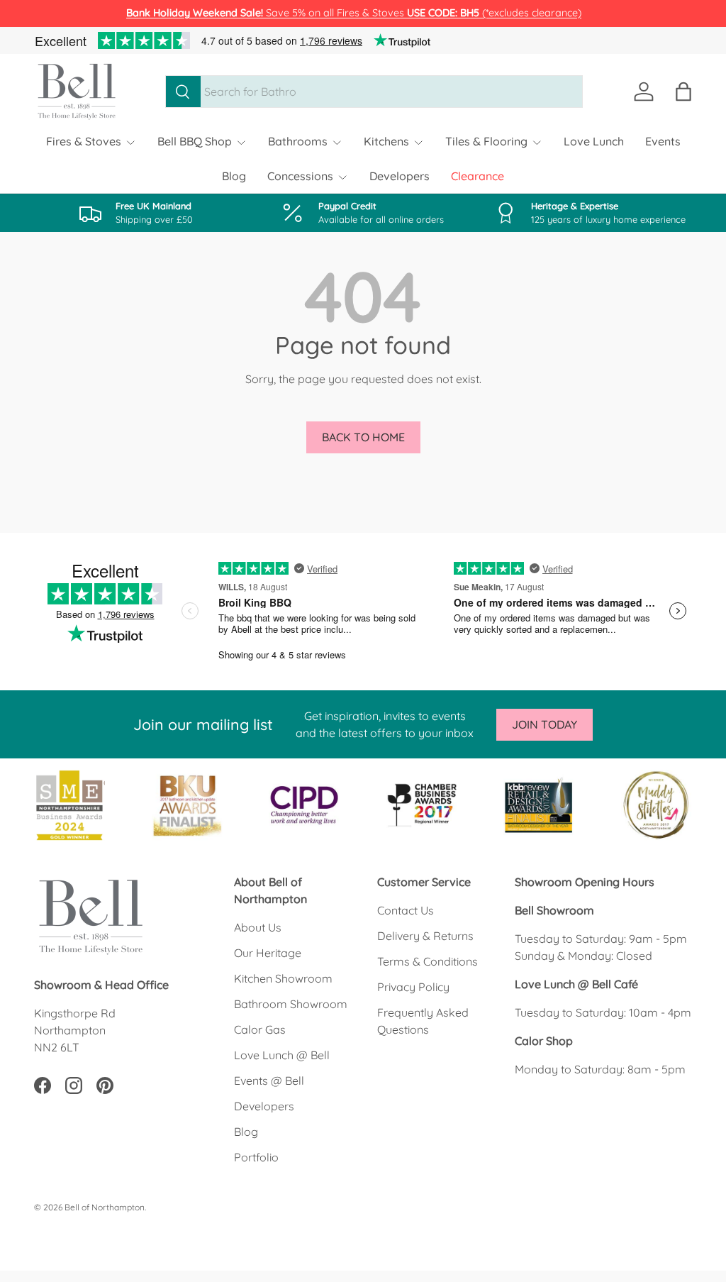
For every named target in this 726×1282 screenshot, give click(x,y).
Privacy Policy (413, 987)
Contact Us (405, 910)
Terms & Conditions (427, 961)
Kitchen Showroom (283, 978)
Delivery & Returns (425, 936)
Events (663, 141)
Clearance (477, 176)
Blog (234, 176)
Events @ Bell (269, 1080)
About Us (257, 927)
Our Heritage (267, 953)
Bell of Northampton (105, 1207)
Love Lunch (594, 141)
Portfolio (256, 1157)
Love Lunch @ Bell (282, 1055)
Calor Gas (260, 1029)
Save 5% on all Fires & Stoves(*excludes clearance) (353, 12)
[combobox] (374, 91)
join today (544, 724)
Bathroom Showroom (290, 1004)
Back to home (363, 437)
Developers (399, 176)
